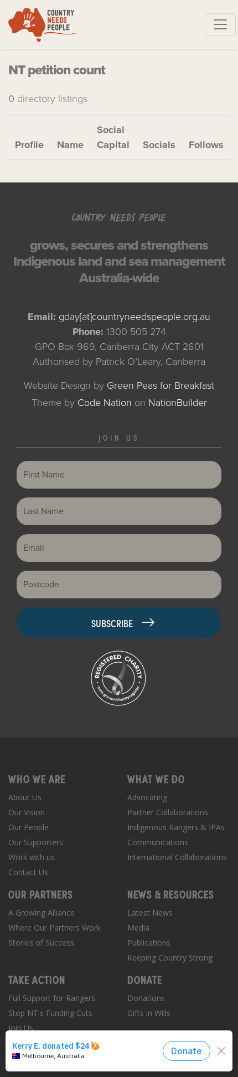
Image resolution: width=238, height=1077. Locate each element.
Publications (148, 942)
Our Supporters (35, 842)
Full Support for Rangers (51, 998)
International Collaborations (177, 857)
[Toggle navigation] (220, 24)
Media (138, 927)
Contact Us (28, 872)
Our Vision (26, 812)
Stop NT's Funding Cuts (50, 1013)
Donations (146, 998)
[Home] (43, 24)
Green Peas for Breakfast (160, 385)
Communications (157, 842)
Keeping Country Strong (170, 957)
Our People (28, 827)
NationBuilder (177, 402)
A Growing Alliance (41, 912)
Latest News (150, 912)
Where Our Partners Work (54, 927)
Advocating (147, 797)
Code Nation (104, 402)
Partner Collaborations (167, 812)
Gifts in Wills (148, 1013)
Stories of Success (41, 942)
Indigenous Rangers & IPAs (176, 827)
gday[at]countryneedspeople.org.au (134, 316)
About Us (25, 797)
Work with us (31, 857)
